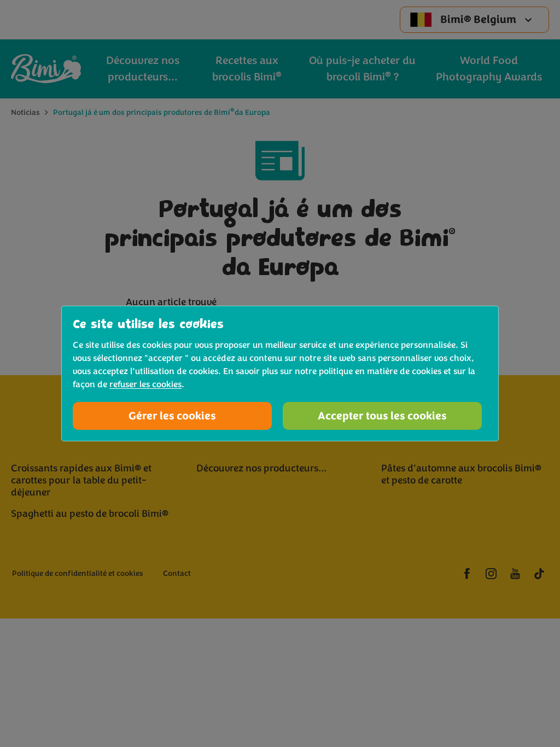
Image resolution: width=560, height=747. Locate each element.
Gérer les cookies (172, 415)
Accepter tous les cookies (382, 415)
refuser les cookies (145, 384)
